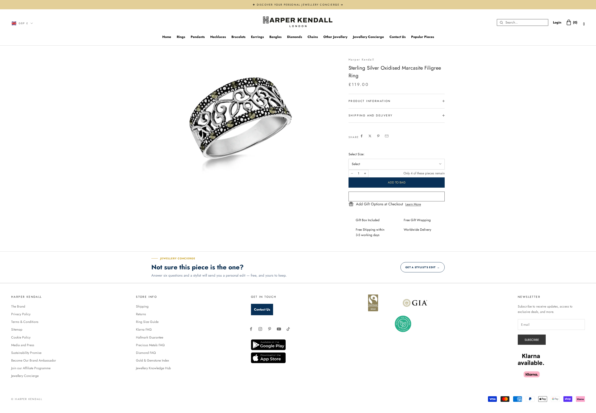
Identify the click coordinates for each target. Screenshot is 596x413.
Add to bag (397, 182)
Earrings (257, 36)
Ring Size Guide (147, 321)
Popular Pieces (422, 36)
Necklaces (218, 36)
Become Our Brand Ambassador (33, 360)
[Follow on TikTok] (288, 329)
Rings (181, 36)
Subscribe (532, 340)
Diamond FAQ (146, 352)
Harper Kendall (362, 60)
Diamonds (294, 36)
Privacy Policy (20, 314)
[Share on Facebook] (361, 136)
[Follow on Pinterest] (269, 329)
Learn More (413, 204)
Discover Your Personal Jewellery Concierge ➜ (300, 5)
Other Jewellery (335, 36)
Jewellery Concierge (368, 36)
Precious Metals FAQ (150, 345)
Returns (141, 314)
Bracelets (238, 36)
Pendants (198, 36)
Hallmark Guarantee (149, 337)
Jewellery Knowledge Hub (153, 368)
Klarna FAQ (144, 329)
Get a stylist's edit (422, 267)
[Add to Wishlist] (397, 196)
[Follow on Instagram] (260, 329)
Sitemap (16, 329)
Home (166, 36)
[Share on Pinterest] (378, 136)
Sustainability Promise (26, 352)
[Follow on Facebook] (251, 329)
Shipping (142, 306)
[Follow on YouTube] (279, 329)
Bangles (275, 36)
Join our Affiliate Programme (31, 368)
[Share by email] (387, 136)
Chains (313, 36)
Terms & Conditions (24, 321)
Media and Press (22, 345)
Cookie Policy (20, 337)
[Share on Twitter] (370, 136)
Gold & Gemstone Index (152, 360)
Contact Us (397, 36)
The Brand (18, 306)
